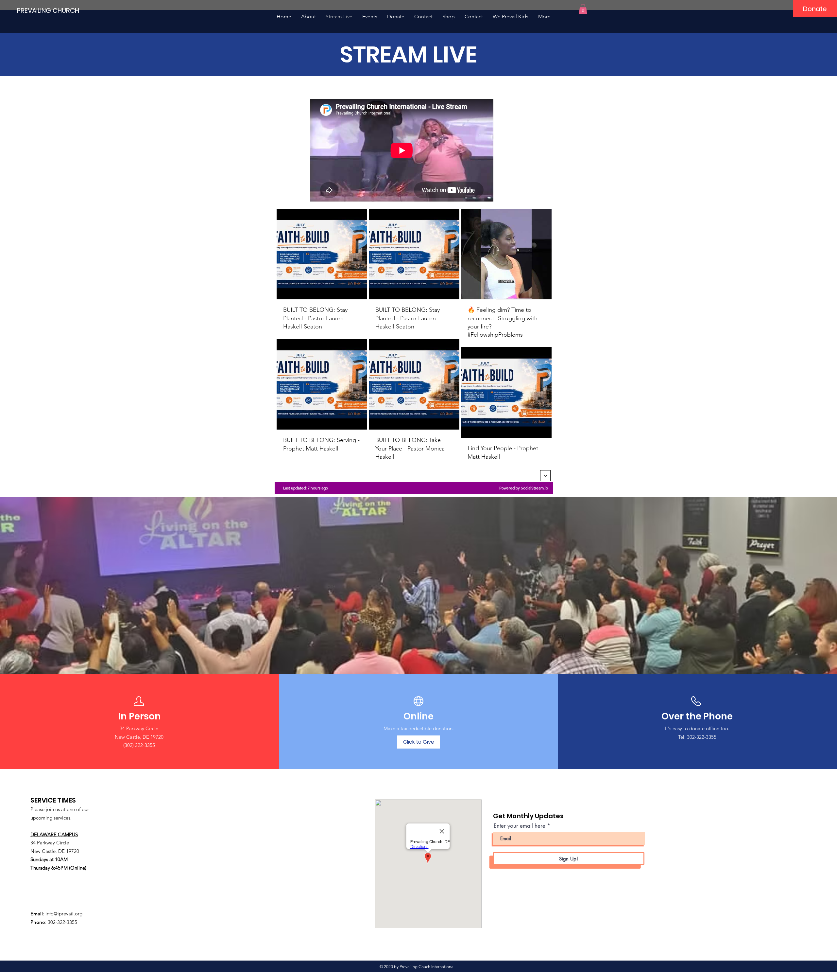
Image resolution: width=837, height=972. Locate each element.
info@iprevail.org (63, 913)
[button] (583, 9)
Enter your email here (519, 826)
